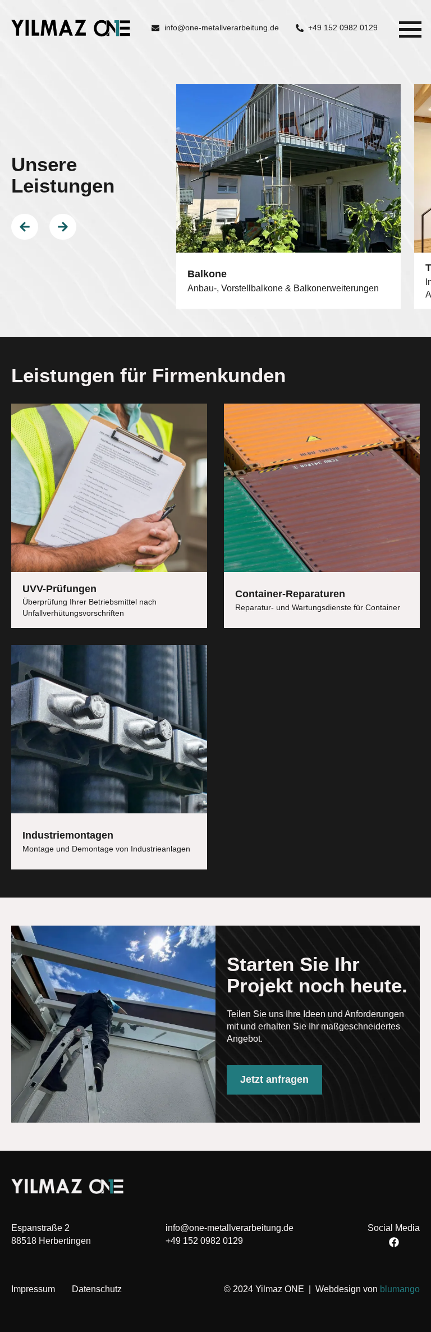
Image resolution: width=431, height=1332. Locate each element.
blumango (400, 1289)
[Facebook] (394, 1242)
